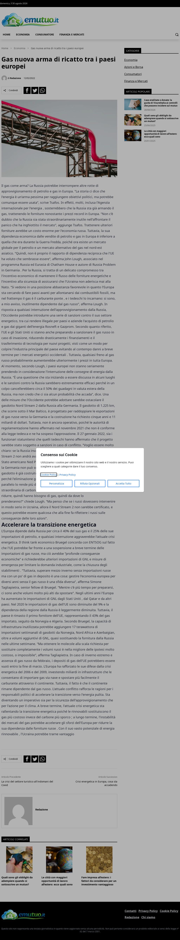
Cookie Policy (49, 474)
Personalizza (56, 483)
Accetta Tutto (123, 483)
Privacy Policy (67, 474)
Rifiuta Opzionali (90, 483)
